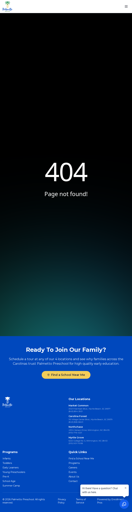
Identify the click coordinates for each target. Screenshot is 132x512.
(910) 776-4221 (75, 432)
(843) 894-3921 (76, 411)
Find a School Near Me (68, 375)
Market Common (79, 405)
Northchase (76, 426)
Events (72, 472)
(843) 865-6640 (76, 422)
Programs (74, 463)
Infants (6, 458)
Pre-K (6, 476)
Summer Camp (11, 485)
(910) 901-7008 (76, 443)
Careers (73, 467)
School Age (9, 481)
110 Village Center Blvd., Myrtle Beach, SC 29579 (91, 419)
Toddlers (7, 463)
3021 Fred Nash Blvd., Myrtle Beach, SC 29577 (89, 409)
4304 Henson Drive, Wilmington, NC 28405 (89, 430)
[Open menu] (126, 6)
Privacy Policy (62, 501)
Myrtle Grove (76, 437)
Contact (73, 481)
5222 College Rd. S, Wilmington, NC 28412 (88, 440)
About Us (74, 476)
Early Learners (11, 467)
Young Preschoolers (14, 472)
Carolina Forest (78, 416)
